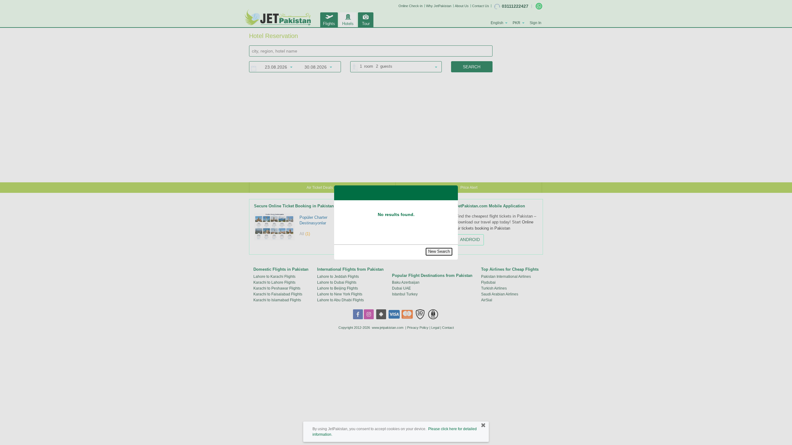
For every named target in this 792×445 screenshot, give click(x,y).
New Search (439, 251)
